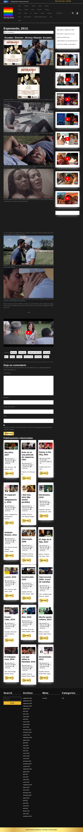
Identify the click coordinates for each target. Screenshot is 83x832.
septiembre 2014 (27, 769)
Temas (19, 9)
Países (26, 9)
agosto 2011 (26, 798)
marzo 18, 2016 (45, 458)
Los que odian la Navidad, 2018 (28, 659)
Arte (51, 16)
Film (63, 698)
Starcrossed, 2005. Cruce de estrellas (45, 579)
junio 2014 (25, 777)
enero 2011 (26, 813)
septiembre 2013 (27, 784)
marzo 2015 (26, 753)
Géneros (39, 9)
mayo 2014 (26, 779)
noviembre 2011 (27, 795)
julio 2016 (25, 711)
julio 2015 (25, 742)
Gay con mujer (28, 356)
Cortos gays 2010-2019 (34, 352)
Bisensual (13, 352)
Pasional (46, 356)
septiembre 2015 (27, 737)
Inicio (19, 6)
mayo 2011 (26, 805)
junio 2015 (25, 745)
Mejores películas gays (40, 16)
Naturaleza (38, 356)
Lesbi (19, 13)
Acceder (44, 698)
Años (32, 9)
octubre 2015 (26, 735)
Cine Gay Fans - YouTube (63, 1)
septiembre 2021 (27, 700)
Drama (12, 356)
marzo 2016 (26, 721)
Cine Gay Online (9, 18)
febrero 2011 (26, 811)
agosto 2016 (26, 708)
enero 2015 (26, 758)
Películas (26, 6)
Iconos (42, 13)
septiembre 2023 (27, 698)
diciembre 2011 (27, 792)
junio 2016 (25, 714)
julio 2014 (25, 774)
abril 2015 (25, 750)
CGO (11, 460)
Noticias (47, 9)
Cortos (33, 6)
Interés (46, 6)
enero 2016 (26, 727)
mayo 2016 (26, 716)
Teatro (19, 20)
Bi (30, 13)
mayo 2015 (26, 748)
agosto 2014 (26, 771)
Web (5, 416)
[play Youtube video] (28, 333)
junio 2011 (25, 803)
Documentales (27, 16)
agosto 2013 (26, 787)
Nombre (6, 397)
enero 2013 (26, 790)
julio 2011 (25, 800)
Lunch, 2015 (10, 577)
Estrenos (49, 13)
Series (40, 6)
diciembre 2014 (27, 761)
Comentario (8, 373)
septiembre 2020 (27, 703)
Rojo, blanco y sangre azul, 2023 (65, 29)
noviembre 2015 (27, 732)
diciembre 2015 (27, 729)
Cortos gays (22, 352)
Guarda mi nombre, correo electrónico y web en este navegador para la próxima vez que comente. (28, 428)
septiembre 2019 (27, 706)
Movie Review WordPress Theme (36, 829)
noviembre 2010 (27, 816)
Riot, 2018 (26, 617)
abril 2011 (25, 808)
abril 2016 (25, 719)
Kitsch (35, 13)
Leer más (10, 474)
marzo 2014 (26, 782)
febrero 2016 (26, 724)
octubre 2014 (26, 766)
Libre (19, 16)
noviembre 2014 (27, 763)
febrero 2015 (26, 756)
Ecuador (19, 356)
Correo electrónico (10, 407)
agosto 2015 (26, 740)
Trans (25, 13)
